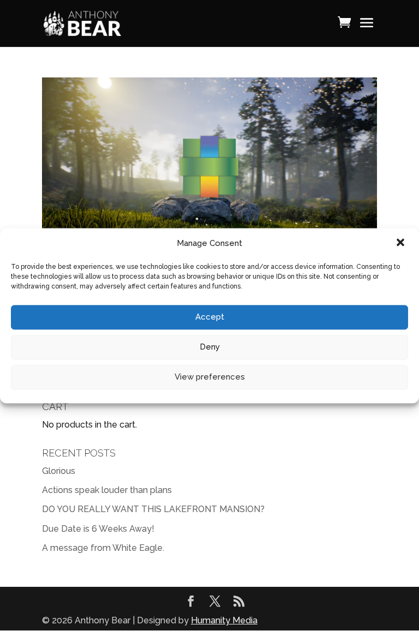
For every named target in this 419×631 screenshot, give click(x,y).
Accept (209, 317)
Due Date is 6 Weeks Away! (98, 529)
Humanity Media (224, 620)
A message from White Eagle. (103, 548)
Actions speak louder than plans (107, 490)
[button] (401, 243)
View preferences (210, 377)
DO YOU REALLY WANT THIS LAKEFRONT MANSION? (153, 509)
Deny (210, 347)
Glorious (58, 471)
